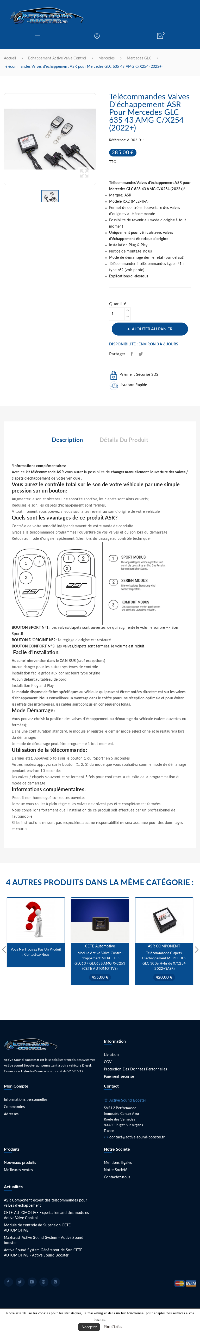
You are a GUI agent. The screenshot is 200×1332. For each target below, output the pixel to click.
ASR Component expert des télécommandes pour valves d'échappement (45, 1203)
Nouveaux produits (20, 1163)
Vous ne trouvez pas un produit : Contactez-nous (36, 952)
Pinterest (43, 1282)
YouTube (32, 1282)
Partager (132, 354)
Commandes (14, 1107)
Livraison (111, 1055)
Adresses (11, 1114)
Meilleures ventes (18, 1170)
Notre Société (115, 1170)
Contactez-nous (117, 1177)
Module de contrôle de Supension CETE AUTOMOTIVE (37, 1228)
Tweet (141, 354)
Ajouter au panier (152, 329)
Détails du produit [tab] (123, 440)
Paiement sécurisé (119, 1076)
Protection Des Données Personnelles (135, 1069)
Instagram (55, 1282)
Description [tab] (67, 440)
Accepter (89, 1327)
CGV (107, 1062)
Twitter (20, 1282)
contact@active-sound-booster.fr (137, 1137)
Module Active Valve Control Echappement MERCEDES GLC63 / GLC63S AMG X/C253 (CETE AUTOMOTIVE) (99, 961)
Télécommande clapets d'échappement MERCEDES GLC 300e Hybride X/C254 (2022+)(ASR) (164, 961)
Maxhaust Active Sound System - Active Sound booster (43, 1240)
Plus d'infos (113, 1327)
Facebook (8, 1282)
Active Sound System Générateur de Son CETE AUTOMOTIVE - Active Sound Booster (43, 1252)
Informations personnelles (25, 1100)
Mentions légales (118, 1163)
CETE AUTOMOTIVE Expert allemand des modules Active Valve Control (46, 1215)
